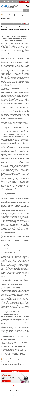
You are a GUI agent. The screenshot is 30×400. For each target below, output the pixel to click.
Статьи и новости (19, 395)
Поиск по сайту (10, 395)
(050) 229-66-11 (11, 1)
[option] (15, 378)
